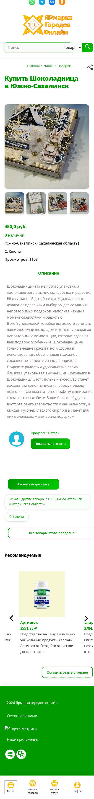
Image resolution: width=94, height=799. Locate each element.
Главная (33, 66)
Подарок (64, 66)
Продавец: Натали (45, 433)
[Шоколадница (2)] (14, 205)
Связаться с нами (22, 715)
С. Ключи (16, 516)
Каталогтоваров (33, 790)
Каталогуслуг (54, 790)
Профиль (77, 791)
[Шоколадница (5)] (79, 205)
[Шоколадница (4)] (57, 205)
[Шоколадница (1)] (47, 148)
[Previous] (12, 618)
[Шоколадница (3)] (36, 205)
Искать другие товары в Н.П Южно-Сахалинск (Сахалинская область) (45, 501)
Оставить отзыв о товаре (67, 672)
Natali (48, 66)
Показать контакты (50, 443)
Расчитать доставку (33, 484)
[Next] (86, 618)
